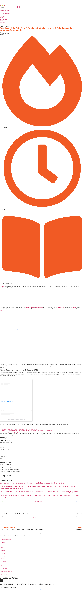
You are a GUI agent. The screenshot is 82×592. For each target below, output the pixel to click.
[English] (1, 5)
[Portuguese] (2, 5)
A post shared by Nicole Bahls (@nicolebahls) (16, 419)
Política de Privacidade (6, 571)
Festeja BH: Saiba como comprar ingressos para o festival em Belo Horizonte (20, 429)
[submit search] (18, 7)
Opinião (3, 558)
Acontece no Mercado (9, 512)
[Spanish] (4, 5)
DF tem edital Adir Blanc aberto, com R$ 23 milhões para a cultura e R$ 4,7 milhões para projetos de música (39, 496)
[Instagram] (1, 580)
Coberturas (3, 561)
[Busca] (8, 7)
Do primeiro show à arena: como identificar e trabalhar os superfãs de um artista (32, 483)
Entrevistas (3, 547)
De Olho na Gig (4, 556)
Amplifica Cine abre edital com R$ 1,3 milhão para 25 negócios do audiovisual (18, 513)
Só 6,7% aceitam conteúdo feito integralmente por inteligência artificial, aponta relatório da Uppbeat (23, 529)
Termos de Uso (4, 574)
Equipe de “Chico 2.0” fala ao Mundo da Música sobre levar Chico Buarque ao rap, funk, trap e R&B (39, 492)
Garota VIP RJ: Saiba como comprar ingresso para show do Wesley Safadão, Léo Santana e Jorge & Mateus (27, 430)
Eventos (3, 550)
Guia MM (3, 553)
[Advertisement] (41, 297)
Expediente (3, 565)
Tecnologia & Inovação (9, 527)
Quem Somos (4, 568)
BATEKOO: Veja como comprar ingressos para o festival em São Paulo (18, 432)
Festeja (2, 286)
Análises (80, 527)
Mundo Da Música (6, 26)
